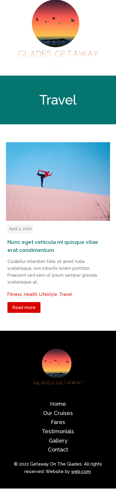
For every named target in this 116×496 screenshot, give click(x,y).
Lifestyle (48, 294)
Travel (65, 294)
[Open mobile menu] (58, 67)
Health (30, 294)
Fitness (14, 294)
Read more (24, 307)
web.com (81, 471)
